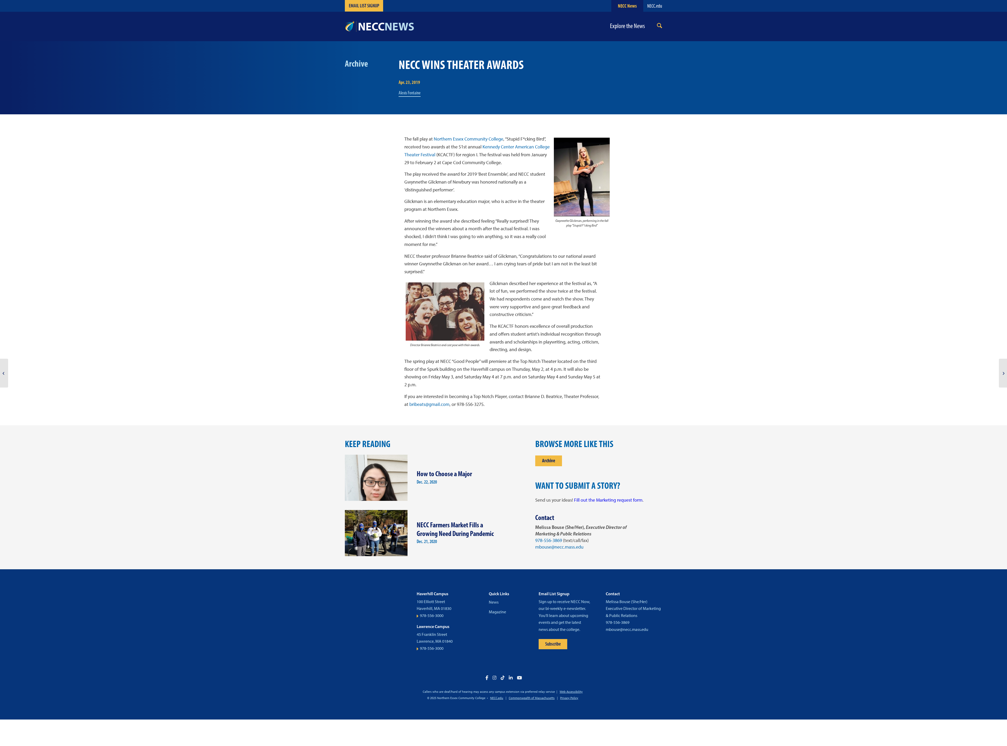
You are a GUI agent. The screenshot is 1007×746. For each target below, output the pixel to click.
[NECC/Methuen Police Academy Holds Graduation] (4, 373)
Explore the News (627, 26)
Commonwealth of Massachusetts (532, 698)
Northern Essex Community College (468, 139)
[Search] (659, 26)
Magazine (497, 611)
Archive (548, 461)
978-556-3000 (431, 615)
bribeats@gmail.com (429, 404)
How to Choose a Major (444, 473)
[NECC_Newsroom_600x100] (379, 26)
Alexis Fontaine (410, 93)
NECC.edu (654, 6)
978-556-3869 (548, 540)
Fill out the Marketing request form (608, 500)
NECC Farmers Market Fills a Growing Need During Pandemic (455, 529)
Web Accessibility (571, 692)
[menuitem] (659, 26)
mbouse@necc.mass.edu (559, 547)
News (494, 602)
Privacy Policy (569, 698)
